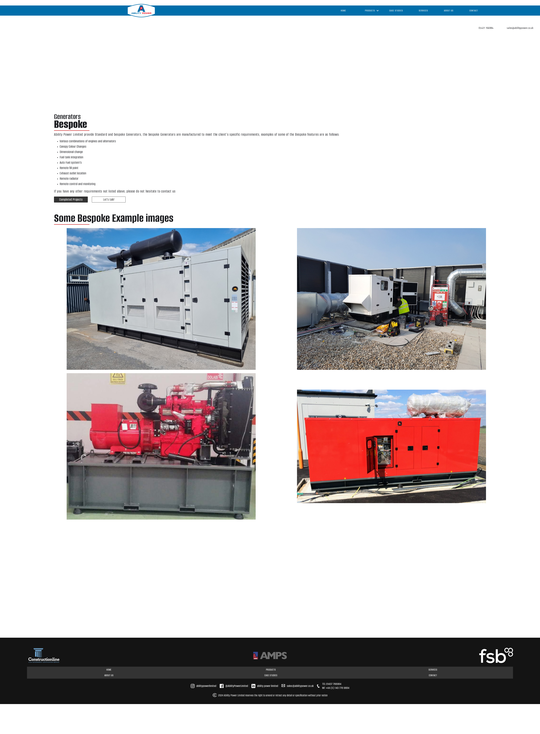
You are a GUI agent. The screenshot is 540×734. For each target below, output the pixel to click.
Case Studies (396, 10)
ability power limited (267, 686)
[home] (141, 10)
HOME (108, 670)
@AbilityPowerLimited (236, 686)
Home (343, 10)
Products (271, 670)
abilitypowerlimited (206, 686)
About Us (448, 10)
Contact (473, 10)
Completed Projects (71, 199)
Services (423, 10)
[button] (369, 10)
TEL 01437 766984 (331, 684)
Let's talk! (108, 199)
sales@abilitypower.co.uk (300, 686)
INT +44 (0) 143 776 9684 (335, 688)
